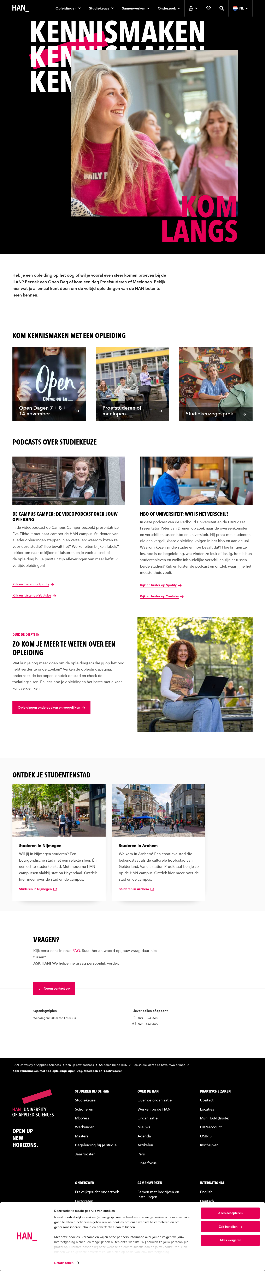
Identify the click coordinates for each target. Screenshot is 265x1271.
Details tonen (63, 1263)
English (206, 1192)
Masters (81, 1136)
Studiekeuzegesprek (209, 414)
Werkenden (84, 1127)
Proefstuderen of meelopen (122, 411)
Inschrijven (209, 1145)
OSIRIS (206, 1136)
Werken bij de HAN (154, 1109)
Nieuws (143, 1127)
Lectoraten (84, 1201)
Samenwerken (133, 8)
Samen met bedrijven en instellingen (158, 1194)
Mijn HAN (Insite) (214, 1118)
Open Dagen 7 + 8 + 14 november (42, 411)
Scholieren (84, 1109)
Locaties (207, 1109)
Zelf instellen (228, 1226)
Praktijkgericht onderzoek (97, 1192)
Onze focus (147, 1163)
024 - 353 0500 (147, 1018)
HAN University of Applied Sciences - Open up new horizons (53, 1065)
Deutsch (207, 1201)
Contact (206, 1100)
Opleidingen (66, 8)
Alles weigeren (230, 1240)
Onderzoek (167, 8)
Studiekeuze (99, 8)
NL (241, 8)
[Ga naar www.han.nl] (20, 8)
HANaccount (211, 1127)
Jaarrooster (85, 1154)
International (212, 1183)
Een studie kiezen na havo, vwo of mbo (159, 1065)
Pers (141, 1154)
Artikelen (145, 1145)
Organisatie (147, 1118)
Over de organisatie (154, 1100)
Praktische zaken (215, 1091)
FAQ (76, 950)
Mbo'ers (82, 1118)
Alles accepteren (230, 1213)
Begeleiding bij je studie (96, 1145)
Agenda (144, 1136)
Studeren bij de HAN (113, 1065)
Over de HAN (148, 1091)
